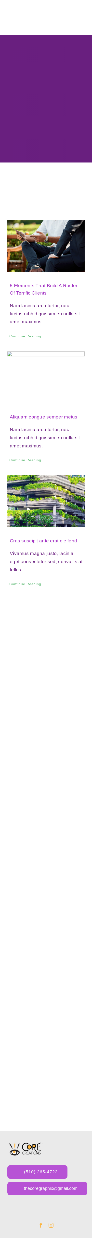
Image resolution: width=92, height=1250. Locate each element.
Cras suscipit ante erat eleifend (43, 540)
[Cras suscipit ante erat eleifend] (46, 501)
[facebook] (41, 1225)
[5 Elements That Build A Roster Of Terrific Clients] (46, 246)
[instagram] (51, 1225)
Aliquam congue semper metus (44, 416)
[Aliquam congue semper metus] (46, 377)
